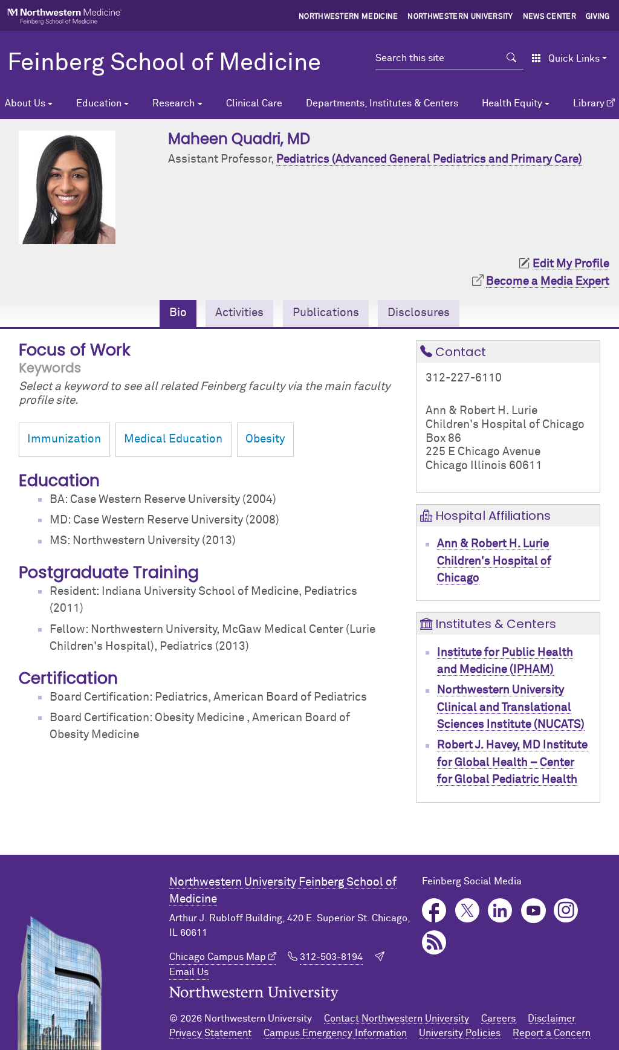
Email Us (189, 972)
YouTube (533, 910)
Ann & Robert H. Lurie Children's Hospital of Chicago (494, 561)
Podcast (434, 942)
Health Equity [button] (512, 103)
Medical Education (173, 439)
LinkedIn (500, 910)
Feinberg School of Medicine (164, 63)
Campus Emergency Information (335, 1033)
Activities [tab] (239, 313)
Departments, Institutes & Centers (382, 103)
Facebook (434, 910)
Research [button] (173, 103)
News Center (550, 17)
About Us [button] (25, 103)
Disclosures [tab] (418, 313)
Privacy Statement (210, 1033)
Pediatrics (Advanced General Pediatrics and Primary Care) (429, 159)
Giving (598, 17)
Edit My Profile (571, 264)
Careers (498, 1018)
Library (588, 103)
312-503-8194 (331, 957)
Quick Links (574, 58)
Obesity (265, 439)
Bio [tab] (178, 313)
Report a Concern (552, 1033)
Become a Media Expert (547, 281)
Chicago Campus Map (217, 957)
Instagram (566, 910)
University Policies (460, 1033)
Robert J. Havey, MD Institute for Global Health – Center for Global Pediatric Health (512, 762)
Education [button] (99, 103)
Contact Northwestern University (396, 1018)
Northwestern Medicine (348, 17)
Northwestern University (460, 17)
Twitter (467, 910)
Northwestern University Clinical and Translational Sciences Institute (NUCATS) (511, 707)
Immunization (64, 439)
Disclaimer (551, 1018)
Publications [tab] (326, 313)
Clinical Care (254, 103)
